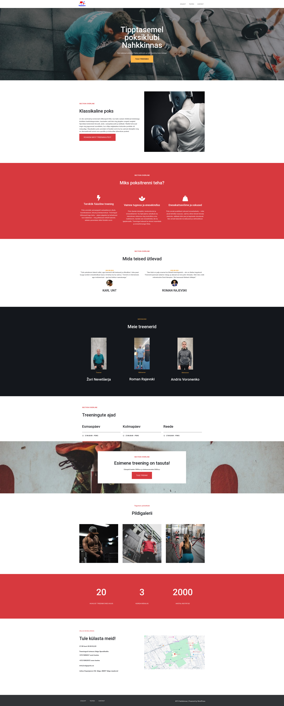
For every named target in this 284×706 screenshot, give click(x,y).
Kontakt (200, 4)
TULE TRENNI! (142, 475)
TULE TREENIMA (142, 59)
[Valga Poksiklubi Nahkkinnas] (82, 4)
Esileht (183, 4)
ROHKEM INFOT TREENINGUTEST (97, 137)
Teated (191, 4)
